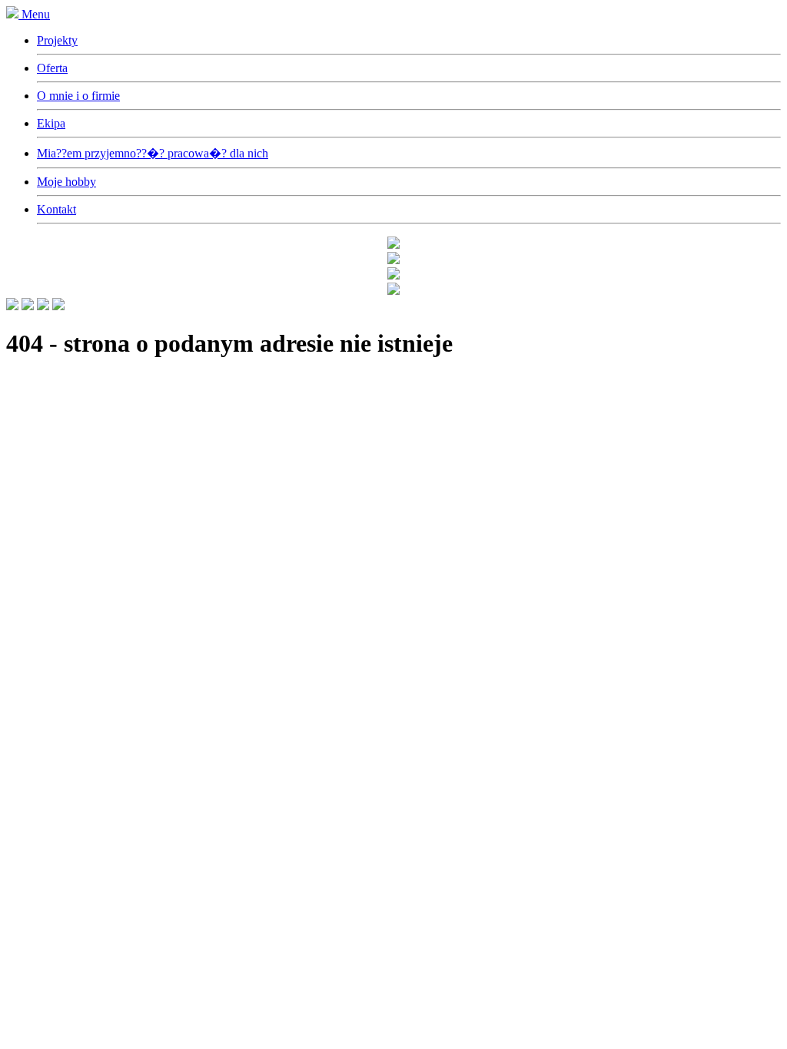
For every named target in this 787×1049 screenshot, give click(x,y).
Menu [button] (36, 14)
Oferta (52, 67)
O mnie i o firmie (78, 95)
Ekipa (51, 123)
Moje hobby (66, 181)
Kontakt (56, 209)
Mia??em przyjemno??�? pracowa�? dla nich (152, 153)
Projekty (57, 40)
